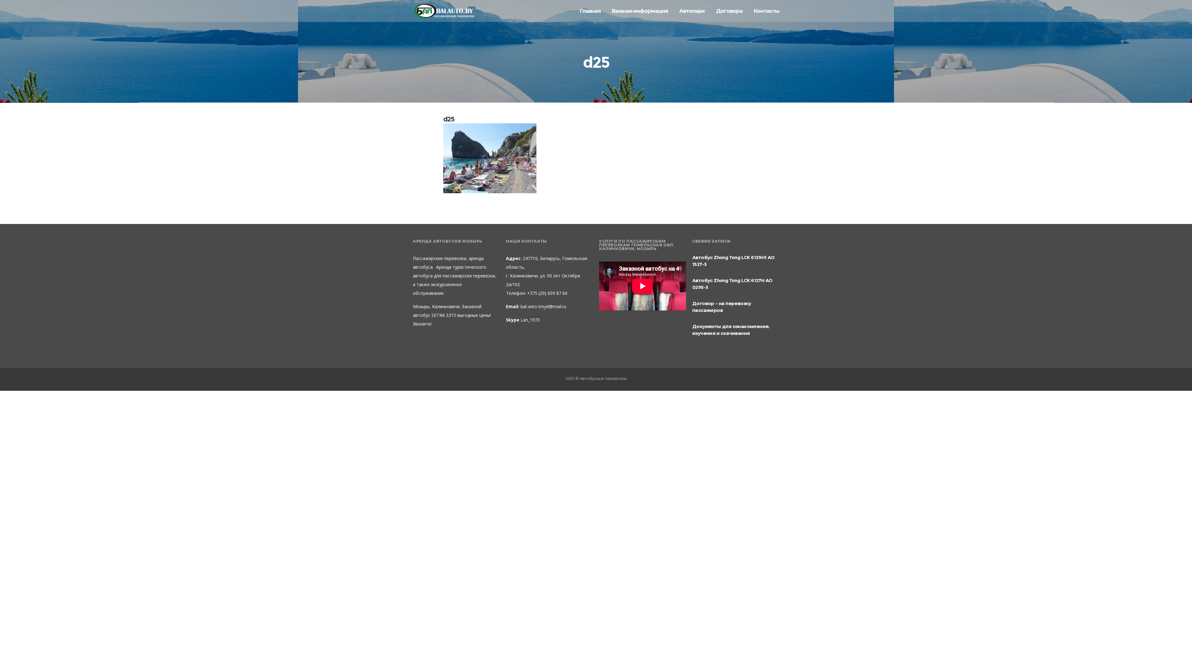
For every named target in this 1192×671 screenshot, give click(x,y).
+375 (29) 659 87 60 (546, 293)
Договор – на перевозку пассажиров (721, 306)
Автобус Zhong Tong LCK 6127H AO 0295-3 (732, 283)
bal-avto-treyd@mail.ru (543, 306)
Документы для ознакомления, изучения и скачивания (731, 329)
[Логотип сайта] (444, 11)
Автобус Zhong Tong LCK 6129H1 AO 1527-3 (733, 260)
